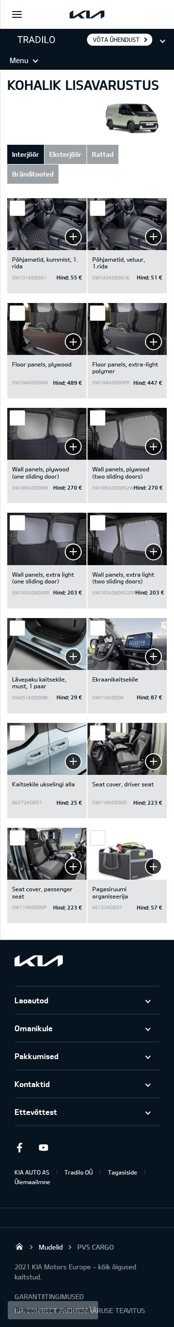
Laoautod (31, 1000)
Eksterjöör (65, 154)
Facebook (19, 1147)
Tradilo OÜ (78, 1172)
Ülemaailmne (32, 1181)
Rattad (103, 154)
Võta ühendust (116, 39)
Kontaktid (32, 1083)
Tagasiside (122, 1172)
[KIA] (87, 14)
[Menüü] (17, 14)
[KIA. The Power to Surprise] (38, 961)
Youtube (43, 1147)
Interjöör (25, 154)
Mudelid (51, 1247)
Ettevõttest (35, 1111)
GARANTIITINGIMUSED (49, 1296)
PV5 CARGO (95, 1247)
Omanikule (33, 1028)
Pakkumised (36, 1056)
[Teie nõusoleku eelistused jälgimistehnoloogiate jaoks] (53, 1310)
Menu (19, 60)
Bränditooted (33, 174)
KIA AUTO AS (31, 1172)
